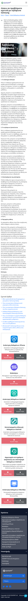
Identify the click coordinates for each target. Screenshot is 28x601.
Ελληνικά (22, 595)
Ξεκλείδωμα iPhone (7, 524)
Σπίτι (2, 15)
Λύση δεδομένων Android (17, 15)
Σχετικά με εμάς (6, 556)
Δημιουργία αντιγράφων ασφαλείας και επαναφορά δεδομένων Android (14, 459)
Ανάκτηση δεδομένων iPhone (14, 345)
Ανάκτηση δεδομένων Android (14, 399)
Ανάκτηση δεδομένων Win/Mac (14, 490)
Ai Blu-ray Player (6, 547)
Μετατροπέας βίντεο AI (9, 544)
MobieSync (14, 373)
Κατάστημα (5, 561)
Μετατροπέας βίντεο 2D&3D (10, 539)
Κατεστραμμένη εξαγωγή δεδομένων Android (14, 428)
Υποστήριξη (5, 563)
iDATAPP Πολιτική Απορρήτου (10, 558)
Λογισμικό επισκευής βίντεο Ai (11, 542)
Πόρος (7, 15)
